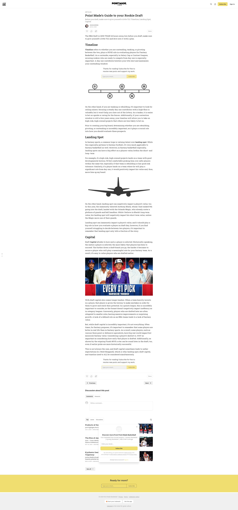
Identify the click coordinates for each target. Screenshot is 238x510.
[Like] (87, 31)
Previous (92, 383)
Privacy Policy (133, 454)
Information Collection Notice (118, 454)
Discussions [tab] (99, 419)
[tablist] (93, 396)
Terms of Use (128, 452)
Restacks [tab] (97, 396)
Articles (88, 12)
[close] (136, 426)
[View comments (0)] (91, 31)
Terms (126, 497)
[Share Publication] (215, 4)
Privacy (121, 497)
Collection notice (134, 497)
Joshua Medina (94, 25)
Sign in (232, 4)
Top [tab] (87, 419)
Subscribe (222, 4)
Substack (110, 506)
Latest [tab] (92, 419)
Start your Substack (114, 501)
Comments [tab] (89, 396)
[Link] (82, 44)
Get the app (128, 501)
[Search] (211, 4)
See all (89, 469)
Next (147, 383)
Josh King (96, 444)
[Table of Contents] (2, 255)
